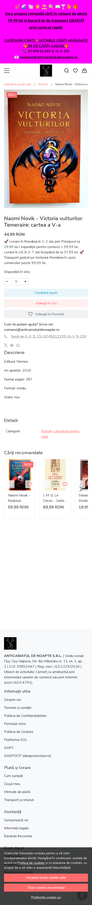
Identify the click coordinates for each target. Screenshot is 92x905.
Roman (43, 84)
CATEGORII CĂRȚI (19, 40)
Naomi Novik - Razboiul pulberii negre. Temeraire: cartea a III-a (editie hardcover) (19, 498)
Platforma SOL (15, 739)
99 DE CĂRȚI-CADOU (46, 45)
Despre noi (12, 699)
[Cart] (84, 70)
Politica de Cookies (18, 731)
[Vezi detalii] (10, 484)
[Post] (7, 345)
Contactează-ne (16, 820)
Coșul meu (12, 783)
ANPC (9, 747)
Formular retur (15, 723)
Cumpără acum (46, 293)
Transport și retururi (19, 799)
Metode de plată (17, 791)
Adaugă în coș (46, 303)
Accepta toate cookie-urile (46, 877)
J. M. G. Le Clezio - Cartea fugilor (54, 498)
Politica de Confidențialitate (25, 715)
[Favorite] (75, 70)
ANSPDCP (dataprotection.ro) (27, 755)
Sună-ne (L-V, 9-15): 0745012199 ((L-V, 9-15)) (49, 336)
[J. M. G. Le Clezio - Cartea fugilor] (55, 474)
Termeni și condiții (17, 707)
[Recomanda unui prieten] (19, 345)
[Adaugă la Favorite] (29, 484)
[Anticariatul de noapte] (46, 70)
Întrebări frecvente (18, 836)
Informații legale (16, 828)
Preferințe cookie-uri (46, 897)
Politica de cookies (31, 862)
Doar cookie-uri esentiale (46, 887)
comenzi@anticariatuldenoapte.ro (49, 57)
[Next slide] (80, 489)
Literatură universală (17, 84)
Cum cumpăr (13, 775)
